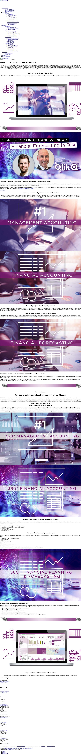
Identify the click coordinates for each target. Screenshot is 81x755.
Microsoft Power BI (51, 746)
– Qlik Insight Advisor (11, 32)
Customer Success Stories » (10, 10)
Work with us (32, 3)
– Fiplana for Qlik (10, 48)
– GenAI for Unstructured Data (13, 22)
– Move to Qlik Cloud (11, 24)
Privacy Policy (5, 753)
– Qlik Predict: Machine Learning (13, 33)
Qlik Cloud (43, 746)
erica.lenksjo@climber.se (4, 681)
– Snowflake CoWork (11, 34)
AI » (5, 30)
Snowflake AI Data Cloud (27, 748)
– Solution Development (11, 15)
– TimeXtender (10, 40)
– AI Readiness (10, 16)
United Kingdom (2, 701)
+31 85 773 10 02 (3, 730)
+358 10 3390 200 (3, 738)
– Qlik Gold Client (10, 42)
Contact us (4, 55)
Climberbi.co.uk (10, 749)
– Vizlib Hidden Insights (11, 36)
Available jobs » (8, 54)
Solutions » (7, 20)
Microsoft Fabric (19, 748)
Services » (7, 13)
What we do (14, 3)
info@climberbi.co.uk (4, 705)
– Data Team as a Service (12, 23)
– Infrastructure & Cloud (11, 17)
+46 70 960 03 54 (3, 692)
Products (23, 3)
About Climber (5, 3)
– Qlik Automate (10, 44)
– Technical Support (11, 18)
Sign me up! (2, 190)
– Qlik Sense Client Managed (12, 28)
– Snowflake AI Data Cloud (12, 39)
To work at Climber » (9, 53)
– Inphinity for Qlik (10, 49)
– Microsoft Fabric (10, 41)
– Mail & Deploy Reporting (12, 51)
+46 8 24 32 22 (3, 722)
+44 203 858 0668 (3, 704)
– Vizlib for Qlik (10, 47)
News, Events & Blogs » (9, 9)
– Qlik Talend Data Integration (13, 38)
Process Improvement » (9, 43)
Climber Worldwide (6, 56)
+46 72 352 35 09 (3, 682)
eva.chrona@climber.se (4, 691)
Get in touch (42, 3)
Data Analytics (7, 26)
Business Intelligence (21, 746)
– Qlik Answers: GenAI (11, 31)
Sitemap (3, 751)
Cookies (3, 752)
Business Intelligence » (9, 11)
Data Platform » (8, 37)
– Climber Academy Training (12, 19)
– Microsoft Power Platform (12, 45)
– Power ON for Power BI (12, 46)
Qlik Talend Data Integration (9, 748)
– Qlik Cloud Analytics (11, 27)
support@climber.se (3, 717)
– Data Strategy (10, 14)
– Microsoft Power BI (11, 29)
